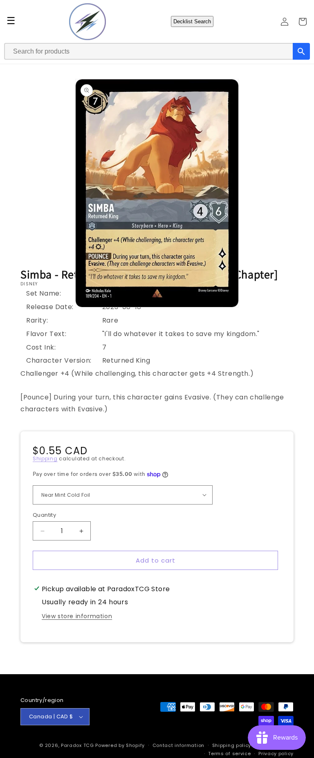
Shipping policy (231, 745)
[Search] (301, 51)
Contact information (178, 745)
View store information (77, 616)
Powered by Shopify (120, 745)
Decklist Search (192, 21)
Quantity (44, 515)
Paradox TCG (77, 745)
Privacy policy (276, 753)
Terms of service (229, 753)
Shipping (45, 458)
